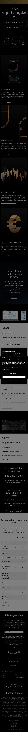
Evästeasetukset (14, 373)
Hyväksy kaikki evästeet (14, 376)
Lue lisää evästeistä (6, 369)
